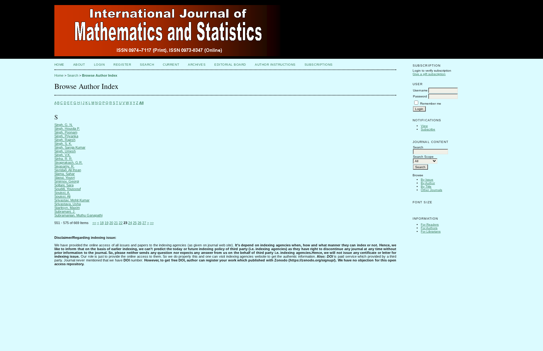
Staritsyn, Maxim (67, 208)
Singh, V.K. (62, 155)
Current (171, 64)
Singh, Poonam (65, 132)
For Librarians (431, 231)
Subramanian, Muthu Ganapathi (78, 215)
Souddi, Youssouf (67, 189)
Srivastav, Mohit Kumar (72, 200)
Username (420, 90)
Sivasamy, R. (64, 166)
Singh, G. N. (63, 125)
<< (94, 223)
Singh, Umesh (65, 151)
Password (420, 96)
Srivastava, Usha (67, 204)
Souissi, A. (62, 193)
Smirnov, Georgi (66, 181)
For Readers (430, 224)
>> (152, 223)
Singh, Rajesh (64, 140)
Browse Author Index (99, 75)
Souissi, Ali (62, 196)
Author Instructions (275, 64)
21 (116, 223)
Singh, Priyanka (66, 136)
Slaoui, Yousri (64, 177)
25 (135, 223)
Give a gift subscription (429, 74)
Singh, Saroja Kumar (69, 147)
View (424, 126)
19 (106, 223)
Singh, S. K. (63, 143)
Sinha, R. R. (63, 159)
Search (147, 64)
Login (99, 64)
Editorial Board (230, 64)
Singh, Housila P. (67, 128)
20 (111, 223)
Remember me (430, 103)
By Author (428, 183)
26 (139, 223)
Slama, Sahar (64, 174)
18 (102, 223)
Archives (197, 64)
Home (59, 64)
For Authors (429, 228)
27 (144, 223)
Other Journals (431, 190)
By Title (426, 186)
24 (130, 223)
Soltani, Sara (64, 185)
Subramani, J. (64, 211)
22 (121, 223)
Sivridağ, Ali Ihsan (67, 170)
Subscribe (428, 129)
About (79, 64)
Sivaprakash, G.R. (68, 162)
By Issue (427, 179)
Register (122, 64)
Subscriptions (318, 64)
